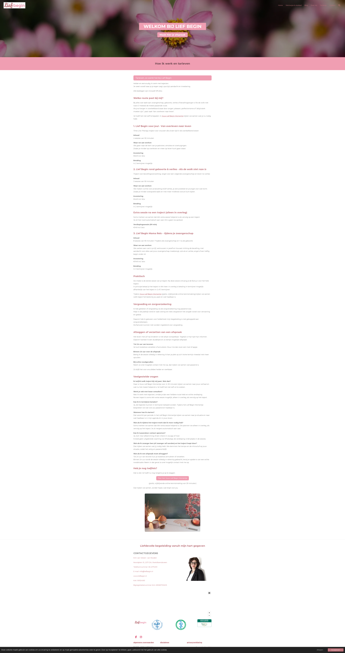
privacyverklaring (194, 642)
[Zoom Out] (209, 615)
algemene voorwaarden (143, 642)
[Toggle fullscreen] (209, 593)
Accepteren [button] (335, 650)
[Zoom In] (209, 612)
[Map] (172, 604)
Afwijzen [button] (320, 650)
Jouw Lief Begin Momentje (172, 116)
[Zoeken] (339, 5)
